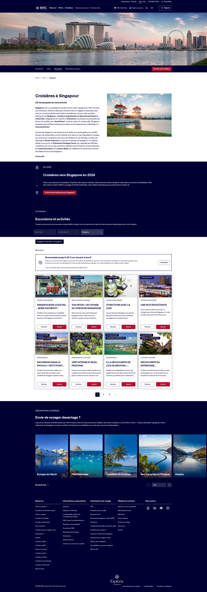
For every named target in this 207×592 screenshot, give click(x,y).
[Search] (146, 8)
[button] (92, 232)
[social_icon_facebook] (148, 508)
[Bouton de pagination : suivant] (115, 394)
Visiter (49, 69)
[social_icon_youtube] (161, 508)
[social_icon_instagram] (167, 508)
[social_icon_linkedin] (154, 508)
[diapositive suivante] (169, 485)
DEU (144, 1)
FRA (140, 1)
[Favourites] (152, 8)
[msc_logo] (41, 8)
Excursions (58, 69)
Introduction (39, 69)
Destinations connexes (72, 69)
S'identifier (164, 262)
